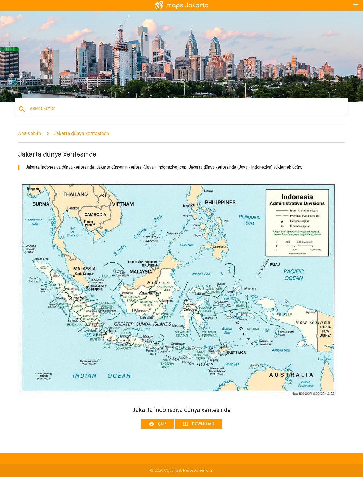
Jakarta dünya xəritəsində (81, 133)
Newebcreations (198, 470)
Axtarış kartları (43, 108)
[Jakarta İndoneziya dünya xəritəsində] (177, 396)
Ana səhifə (29, 133)
